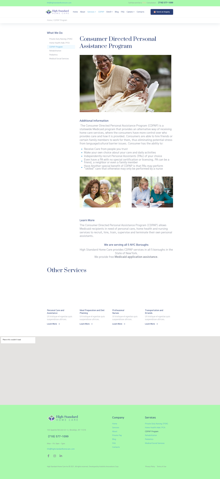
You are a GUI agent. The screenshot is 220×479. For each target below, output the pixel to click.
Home (49, 20)
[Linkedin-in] (60, 455)
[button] (59, 3)
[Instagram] (54, 455)
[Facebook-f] (48, 455)
